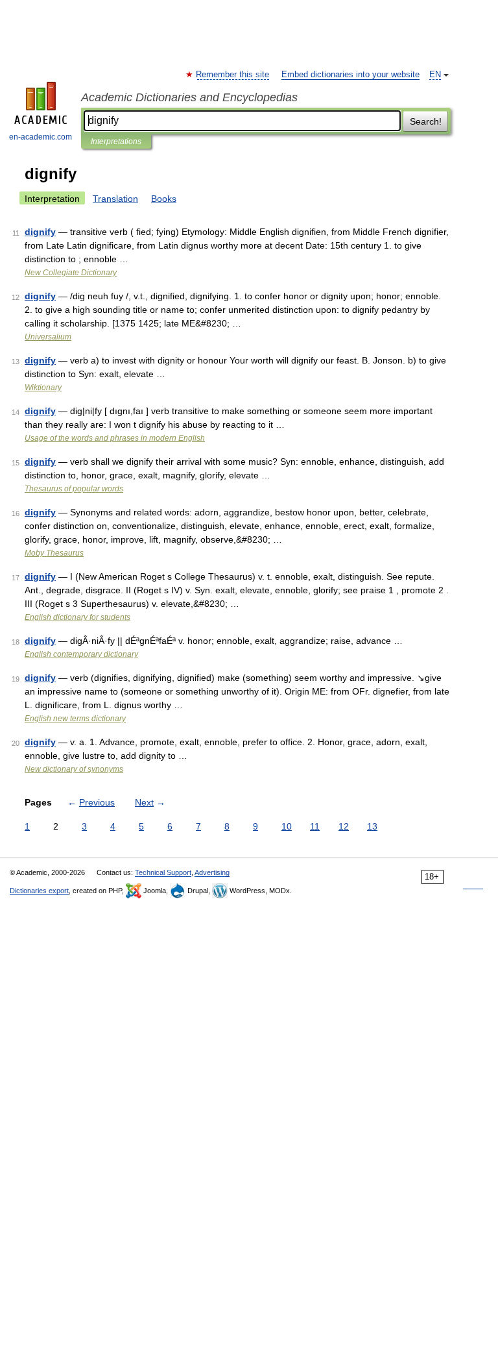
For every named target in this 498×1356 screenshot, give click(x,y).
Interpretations (116, 141)
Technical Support (163, 872)
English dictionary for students (77, 617)
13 (372, 826)
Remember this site (233, 74)
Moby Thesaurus (54, 553)
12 (343, 826)
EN (435, 74)
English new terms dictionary (75, 718)
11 (315, 826)
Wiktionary (43, 387)
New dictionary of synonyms (74, 769)
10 (286, 826)
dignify (40, 232)
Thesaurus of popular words (74, 488)
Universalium (48, 336)
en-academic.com (40, 137)
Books (163, 198)
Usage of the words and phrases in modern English (115, 438)
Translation (115, 198)
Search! (426, 121)
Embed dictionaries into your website (350, 74)
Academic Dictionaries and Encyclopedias (189, 97)
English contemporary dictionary (81, 654)
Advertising (212, 872)
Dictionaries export (39, 890)
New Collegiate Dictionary (71, 272)
